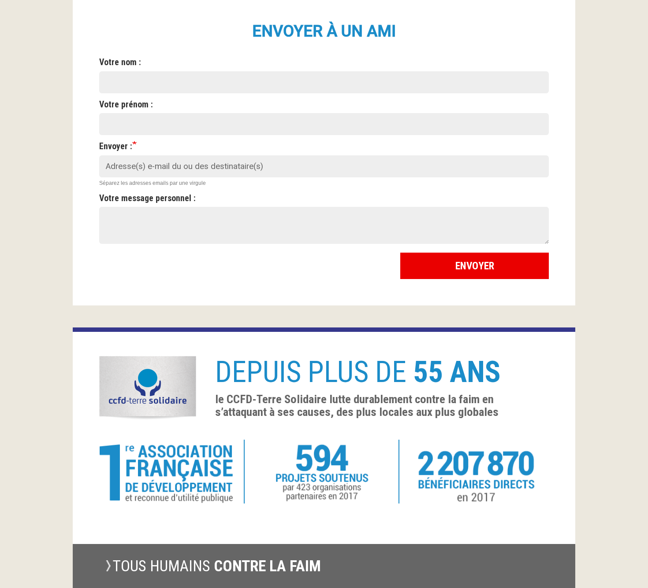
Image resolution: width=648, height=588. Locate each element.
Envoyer (474, 266)
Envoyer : (115, 146)
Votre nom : (120, 62)
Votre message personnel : (147, 198)
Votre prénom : (126, 104)
